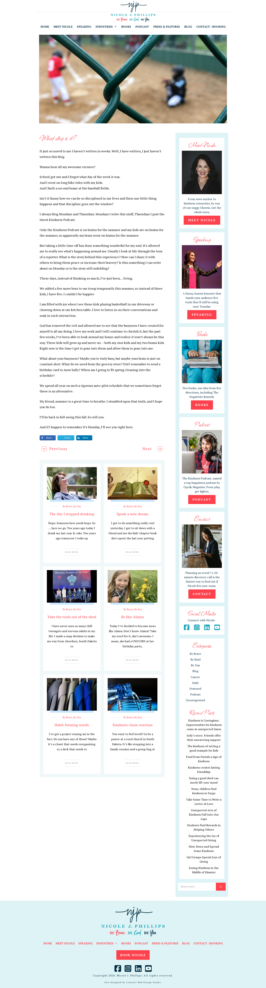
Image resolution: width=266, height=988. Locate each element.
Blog (195, 671)
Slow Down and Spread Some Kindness (204, 849)
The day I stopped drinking (71, 513)
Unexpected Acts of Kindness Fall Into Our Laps (204, 814)
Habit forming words (72, 724)
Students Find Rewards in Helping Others (204, 827)
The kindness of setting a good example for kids (203, 748)
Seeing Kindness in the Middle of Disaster (204, 870)
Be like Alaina (132, 616)
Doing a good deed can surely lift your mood (204, 780)
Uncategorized (195, 700)
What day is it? (58, 137)
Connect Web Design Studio (143, 982)
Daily (195, 683)
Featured (195, 689)
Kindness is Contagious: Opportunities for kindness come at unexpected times (204, 724)
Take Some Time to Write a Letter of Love (203, 801)
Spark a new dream (132, 513)
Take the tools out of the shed (71, 616)
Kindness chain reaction (133, 724)
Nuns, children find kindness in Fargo (203, 791)
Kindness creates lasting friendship (204, 769)
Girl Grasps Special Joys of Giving (204, 859)
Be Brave (67, 506)
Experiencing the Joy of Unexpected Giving (204, 838)
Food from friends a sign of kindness (203, 759)
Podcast (195, 694)
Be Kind (195, 659)
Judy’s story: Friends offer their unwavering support (204, 737)
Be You (77, 506)
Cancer (195, 677)
